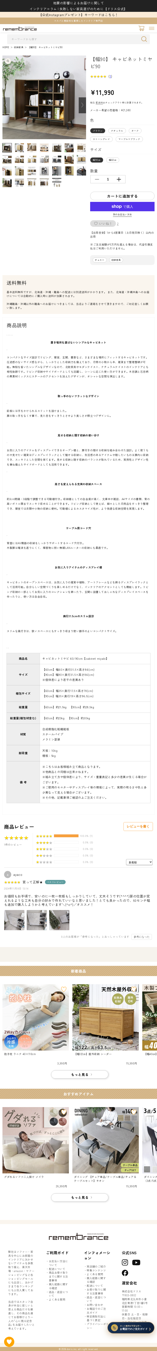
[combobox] (78, 39)
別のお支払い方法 (122, 214)
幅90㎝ (97, 159)
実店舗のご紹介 (96, 1266)
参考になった (142, 936)
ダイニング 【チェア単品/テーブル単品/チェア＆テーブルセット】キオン (105, 1179)
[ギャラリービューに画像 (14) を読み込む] (81, 159)
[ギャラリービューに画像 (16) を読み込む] (19, 171)
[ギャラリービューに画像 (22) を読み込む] (7, 182)
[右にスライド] (82, 105)
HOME (5, 47)
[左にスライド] (6, 105)
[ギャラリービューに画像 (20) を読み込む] (69, 171)
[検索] (145, 38)
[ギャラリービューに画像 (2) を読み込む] (19, 147)
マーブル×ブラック (129, 139)
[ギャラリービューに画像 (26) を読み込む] (56, 182)
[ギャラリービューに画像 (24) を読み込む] (31, 182)
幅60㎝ (113, 159)
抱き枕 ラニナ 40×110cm (20, 1054)
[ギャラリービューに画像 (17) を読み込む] (31, 171)
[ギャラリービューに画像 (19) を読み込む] (56, 171)
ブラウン (98, 130)
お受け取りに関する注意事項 (96, 1291)
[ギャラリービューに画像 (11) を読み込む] (44, 159)
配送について (57, 1269)
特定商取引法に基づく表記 (96, 1318)
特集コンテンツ (96, 1270)
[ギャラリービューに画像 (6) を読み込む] (69, 147)
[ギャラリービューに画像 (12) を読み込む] (56, 159)
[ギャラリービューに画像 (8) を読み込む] (7, 159)
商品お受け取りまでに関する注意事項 (58, 1276)
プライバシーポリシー (98, 1326)
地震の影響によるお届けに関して (78, 2)
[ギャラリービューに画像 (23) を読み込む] (19, 182)
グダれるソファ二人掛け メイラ (24, 1177)
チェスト (99, 259)
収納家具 (18, 47)
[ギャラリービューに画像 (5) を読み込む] (56, 147)
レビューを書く (138, 826)
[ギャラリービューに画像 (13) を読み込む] (69, 159)
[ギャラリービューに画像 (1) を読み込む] (7, 147)
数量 (94, 170)
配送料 (99, 102)
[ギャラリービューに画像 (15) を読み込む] (7, 171)
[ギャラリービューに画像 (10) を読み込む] (31, 159)
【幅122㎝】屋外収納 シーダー (93, 1054)
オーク (135, 130)
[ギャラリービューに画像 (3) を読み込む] (31, 147)
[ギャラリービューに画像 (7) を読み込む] (81, 147)
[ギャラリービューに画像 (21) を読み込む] (81, 171)
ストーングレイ (101, 139)
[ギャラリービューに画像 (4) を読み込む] (44, 147)
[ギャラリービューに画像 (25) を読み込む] (44, 182)
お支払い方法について (58, 1263)
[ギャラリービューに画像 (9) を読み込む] (19, 159)
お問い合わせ (95, 1305)
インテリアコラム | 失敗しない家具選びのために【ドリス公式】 (78, 8)
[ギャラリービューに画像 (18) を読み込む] (44, 171)
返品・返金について (58, 1294)
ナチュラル (117, 130)
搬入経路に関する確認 (58, 1286)
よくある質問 (57, 1299)
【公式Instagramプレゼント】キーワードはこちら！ (78, 14)
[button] (152, 28)
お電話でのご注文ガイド (96, 1310)
